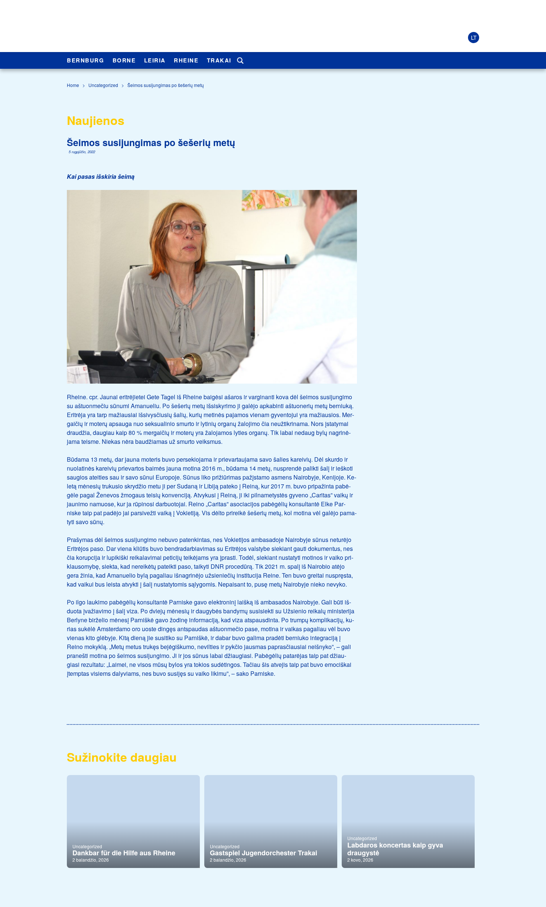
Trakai (219, 60)
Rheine (186, 60)
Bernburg (85, 60)
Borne (124, 60)
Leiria (155, 60)
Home (73, 85)
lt (474, 37)
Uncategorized (103, 85)
